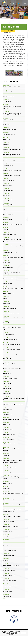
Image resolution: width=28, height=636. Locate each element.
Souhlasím (23, 632)
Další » (6, 598)
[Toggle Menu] (25, 3)
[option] (16, 619)
